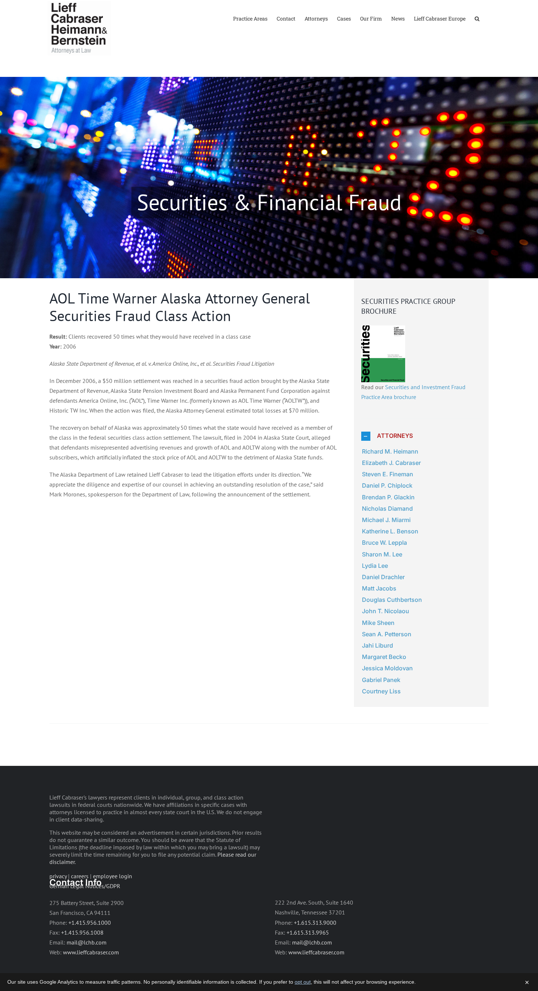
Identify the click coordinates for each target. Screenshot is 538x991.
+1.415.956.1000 (89, 922)
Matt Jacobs (379, 588)
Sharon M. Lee (382, 554)
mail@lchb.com (87, 942)
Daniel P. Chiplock (387, 485)
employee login (112, 876)
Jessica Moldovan (387, 668)
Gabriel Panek (381, 679)
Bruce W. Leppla (384, 542)
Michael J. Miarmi (386, 520)
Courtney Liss (381, 691)
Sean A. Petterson (386, 634)
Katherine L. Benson (390, 531)
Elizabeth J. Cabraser (391, 462)
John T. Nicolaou (385, 611)
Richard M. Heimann (390, 451)
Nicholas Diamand (387, 508)
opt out (303, 982)
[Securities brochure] (383, 330)
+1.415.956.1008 (82, 932)
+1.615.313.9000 (315, 922)
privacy (58, 876)
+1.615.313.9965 (308, 932)
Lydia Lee (375, 565)
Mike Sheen (378, 622)
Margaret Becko (384, 656)
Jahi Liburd (377, 645)
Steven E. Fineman (387, 474)
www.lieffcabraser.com (91, 952)
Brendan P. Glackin (388, 497)
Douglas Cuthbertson (392, 599)
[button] (477, 18)
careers (80, 876)
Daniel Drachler (383, 577)
